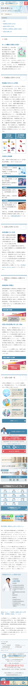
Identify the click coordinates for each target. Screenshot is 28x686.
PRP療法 (20, 645)
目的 (4, 21)
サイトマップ (5, 650)
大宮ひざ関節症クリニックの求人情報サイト (14, 672)
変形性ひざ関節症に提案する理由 (12, 29)
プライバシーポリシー (7, 648)
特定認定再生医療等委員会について (14, 674)
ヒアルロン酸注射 (6, 645)
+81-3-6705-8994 (10, 667)
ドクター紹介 (5, 641)
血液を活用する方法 (8, 26)
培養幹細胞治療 (15, 216)
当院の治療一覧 (7, 31)
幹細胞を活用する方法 (9, 23)
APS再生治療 (18, 647)
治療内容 (4, 643)
